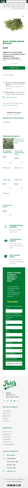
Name (7, 308)
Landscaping (6, 439)
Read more (6, 162)
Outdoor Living (7, 442)
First (7, 325)
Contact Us (6, 421)
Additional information (14, 112)
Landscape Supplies (9, 444)
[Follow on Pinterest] (7, 400)
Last (7, 330)
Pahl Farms (6, 413)
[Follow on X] (17, 400)
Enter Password (10, 353)
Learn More (12, 301)
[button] (22, 16)
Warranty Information (11, 97)
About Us (5, 418)
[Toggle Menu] (26, 1)
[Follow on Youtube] (14, 400)
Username (9, 342)
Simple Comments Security (14, 360)
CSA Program (7, 411)
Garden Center (7, 431)
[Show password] (21, 350)
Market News (7, 416)
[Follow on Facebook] (4, 400)
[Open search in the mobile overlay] (16, 1)
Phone (8, 337)
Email (7, 332)
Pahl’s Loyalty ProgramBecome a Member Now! (14, 277)
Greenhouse (6, 434)
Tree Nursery (6, 436)
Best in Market (17, 481)
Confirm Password (11, 358)
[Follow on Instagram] (11, 400)
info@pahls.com (11, 471)
